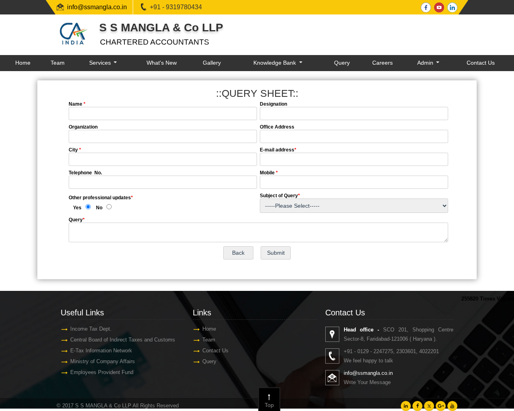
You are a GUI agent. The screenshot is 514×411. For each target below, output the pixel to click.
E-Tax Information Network (101, 351)
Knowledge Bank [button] (275, 62)
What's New (162, 62)
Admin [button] (426, 62)
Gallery (212, 62)
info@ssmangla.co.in (97, 7)
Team (58, 62)
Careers (382, 62)
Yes (77, 208)
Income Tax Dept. (91, 329)
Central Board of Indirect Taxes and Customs (122, 340)
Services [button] (100, 62)
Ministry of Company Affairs (102, 361)
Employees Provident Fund (101, 372)
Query (342, 62)
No (99, 208)
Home (23, 62)
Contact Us (481, 62)
